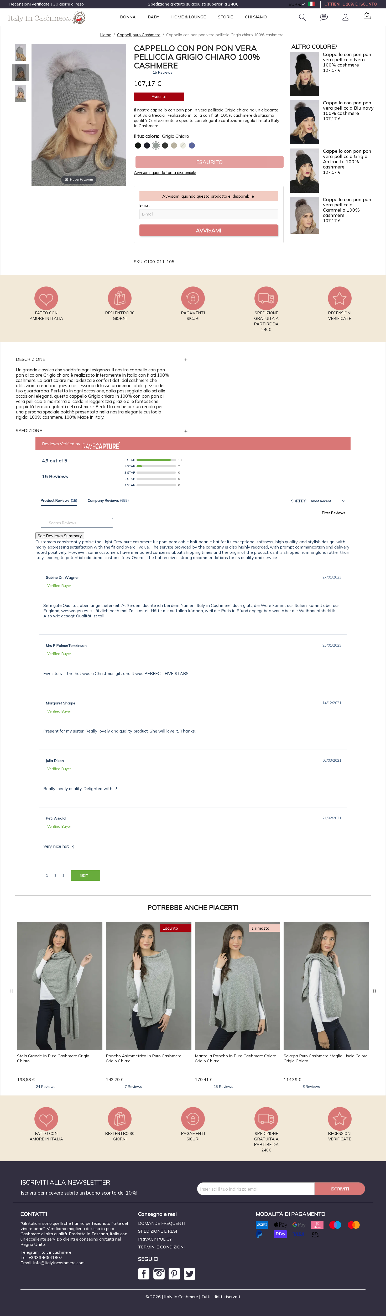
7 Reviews (133, 1086)
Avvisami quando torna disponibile (165, 172)
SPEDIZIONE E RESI (157, 1231)
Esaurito (209, 162)
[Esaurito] (148, 985)
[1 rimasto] (237, 985)
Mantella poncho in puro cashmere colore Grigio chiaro (235, 1058)
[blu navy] (147, 145)
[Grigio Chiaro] (156, 145)
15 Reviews (162, 72)
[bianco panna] (183, 145)
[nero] (138, 145)
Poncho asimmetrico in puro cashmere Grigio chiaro (143, 1058)
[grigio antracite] (165, 145)
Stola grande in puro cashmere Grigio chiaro (53, 1058)
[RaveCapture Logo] (100, 443)
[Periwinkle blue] (192, 145)
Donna (128, 16)
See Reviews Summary (60, 535)
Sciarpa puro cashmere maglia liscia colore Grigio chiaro (326, 1058)
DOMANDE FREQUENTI (161, 1223)
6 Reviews (311, 1086)
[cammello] (174, 145)
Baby (153, 16)
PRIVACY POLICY (155, 1239)
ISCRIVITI (340, 1188)
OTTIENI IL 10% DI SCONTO (351, 4)
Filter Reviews (333, 512)
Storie (225, 16)
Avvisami (208, 230)
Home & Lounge (188, 16)
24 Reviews (45, 1086)
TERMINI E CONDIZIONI (161, 1247)
